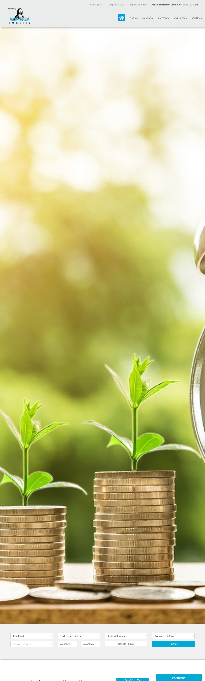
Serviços (163, 17)
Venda (134, 17)
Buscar (173, 644)
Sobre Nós (180, 17)
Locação (147, 17)
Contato (197, 17)
